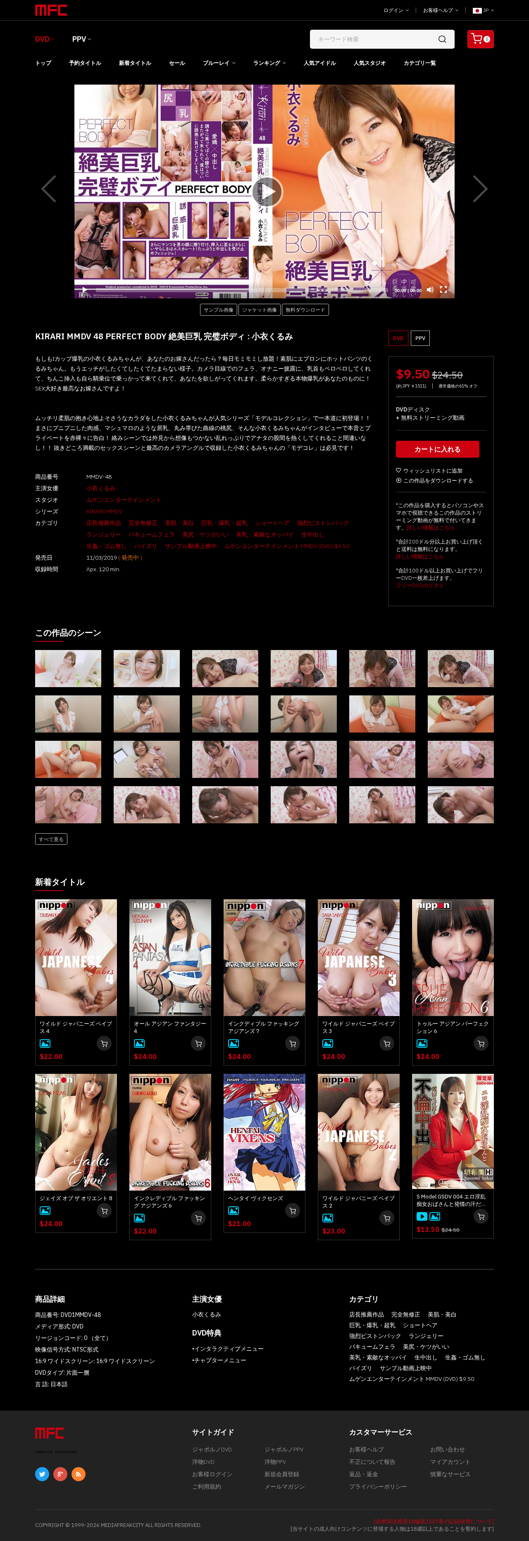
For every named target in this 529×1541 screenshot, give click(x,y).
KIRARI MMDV (104, 511)
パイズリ (145, 546)
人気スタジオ (370, 62)
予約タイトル (85, 62)
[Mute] (430, 289)
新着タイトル (135, 62)
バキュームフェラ (152, 534)
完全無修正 (143, 523)
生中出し (312, 534)
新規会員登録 (281, 1474)
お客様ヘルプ (438, 10)
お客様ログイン (212, 1474)
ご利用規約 (206, 1486)
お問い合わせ (447, 1449)
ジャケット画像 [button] (259, 309)
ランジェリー (103, 534)
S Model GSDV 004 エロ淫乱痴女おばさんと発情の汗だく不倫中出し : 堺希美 (451, 1200)
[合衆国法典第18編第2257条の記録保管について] (434, 1521)
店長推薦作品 (103, 523)
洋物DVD (203, 1461)
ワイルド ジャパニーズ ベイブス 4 (76, 1027)
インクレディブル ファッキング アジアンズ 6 (169, 1202)
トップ (43, 62)
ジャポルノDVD (212, 1449)
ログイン (394, 10)
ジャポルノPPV (283, 1449)
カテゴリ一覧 (420, 62)
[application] (264, 191)
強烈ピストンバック (323, 523)
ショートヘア (272, 523)
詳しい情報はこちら (431, 527)
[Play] (264, 191)
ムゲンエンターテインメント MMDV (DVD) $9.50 (286, 546)
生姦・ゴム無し (106, 546)
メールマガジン (284, 1486)
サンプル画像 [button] (219, 309)
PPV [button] (420, 338)
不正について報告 (372, 1461)
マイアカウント (450, 1461)
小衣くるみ (100, 488)
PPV (79, 39)
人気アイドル (320, 62)
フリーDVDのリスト (420, 585)
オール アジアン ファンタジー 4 (170, 1027)
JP (486, 10)
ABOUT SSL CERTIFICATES (56, 1452)
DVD (42, 39)
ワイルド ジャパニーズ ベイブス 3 (358, 1027)
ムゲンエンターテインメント (124, 499)
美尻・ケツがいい (205, 534)
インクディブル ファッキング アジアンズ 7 (263, 1027)
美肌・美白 (179, 523)
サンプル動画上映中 (191, 546)
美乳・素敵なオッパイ (265, 534)
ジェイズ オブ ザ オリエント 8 (76, 1198)
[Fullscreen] (443, 289)
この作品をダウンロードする (438, 480)
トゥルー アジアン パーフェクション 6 (453, 1027)
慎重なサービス (450, 1474)
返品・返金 (363, 1474)
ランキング (266, 62)
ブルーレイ (216, 62)
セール (177, 62)
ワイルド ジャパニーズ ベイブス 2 (358, 1202)
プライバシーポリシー (378, 1486)
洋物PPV (275, 1461)
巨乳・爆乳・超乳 (224, 523)
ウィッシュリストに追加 (432, 470)
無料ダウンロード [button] (305, 309)
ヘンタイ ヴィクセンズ (255, 1198)
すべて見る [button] (51, 839)
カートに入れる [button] (438, 449)
